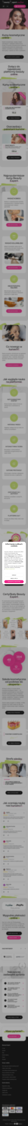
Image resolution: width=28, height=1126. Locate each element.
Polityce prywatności (10, 568)
